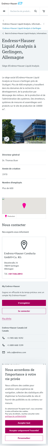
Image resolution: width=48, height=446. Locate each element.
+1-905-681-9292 (15, 338)
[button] (24, 205)
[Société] (3, 20)
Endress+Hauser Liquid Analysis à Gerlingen (22, 28)
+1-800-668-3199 (15, 345)
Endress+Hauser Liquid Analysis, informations (23, 24)
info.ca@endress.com (16, 352)
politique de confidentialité (15, 416)
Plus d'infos (6, 318)
